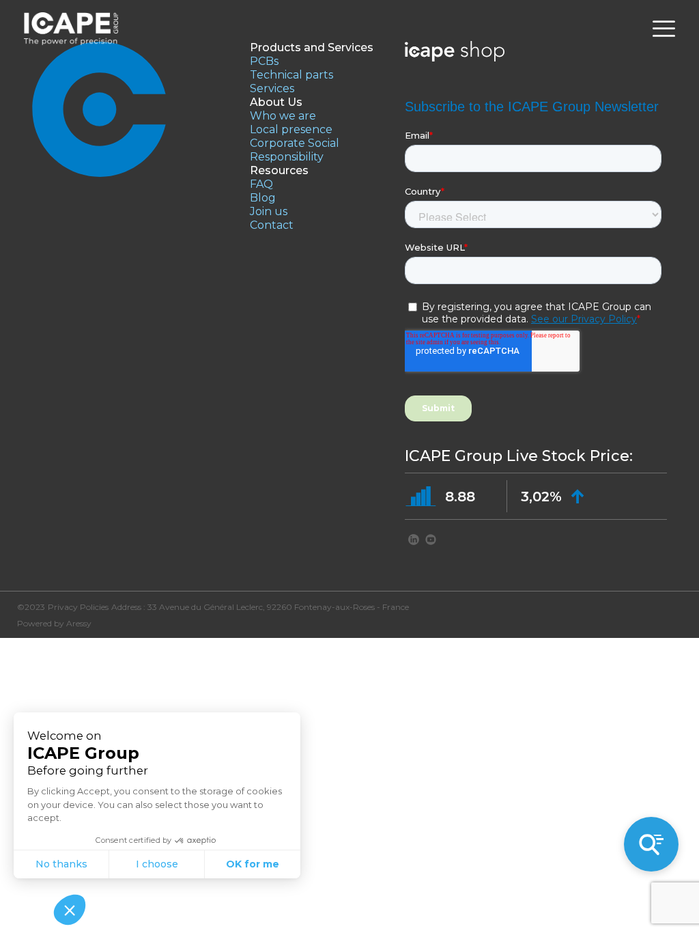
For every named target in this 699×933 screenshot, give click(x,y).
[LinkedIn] (413, 541)
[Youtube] (430, 541)
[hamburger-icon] (664, 29)
